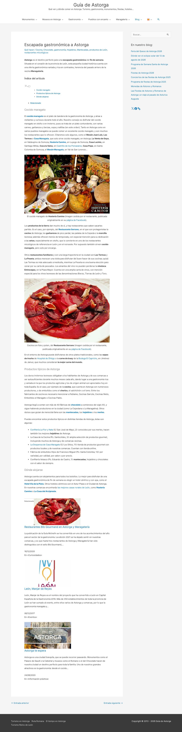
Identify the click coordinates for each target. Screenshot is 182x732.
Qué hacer (29, 50)
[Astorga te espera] (47, 635)
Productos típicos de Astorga (48, 93)
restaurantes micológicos (36, 52)
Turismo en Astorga (20, 721)
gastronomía (60, 50)
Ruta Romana (38, 721)
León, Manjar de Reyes (38, 588)
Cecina (39, 50)
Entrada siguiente (113, 703)
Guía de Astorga (91, 5)
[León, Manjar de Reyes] (47, 573)
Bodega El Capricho (88, 358)
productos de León (98, 50)
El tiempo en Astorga (56, 721)
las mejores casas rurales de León (74, 487)
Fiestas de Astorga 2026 (142, 73)
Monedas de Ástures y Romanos (146, 86)
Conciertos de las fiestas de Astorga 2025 (151, 77)
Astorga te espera (35, 650)
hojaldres (87, 412)
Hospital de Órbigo (46, 358)
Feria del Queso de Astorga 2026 (146, 51)
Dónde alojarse (42, 97)
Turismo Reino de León (22, 725)
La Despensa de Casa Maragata (45, 444)
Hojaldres (71, 50)
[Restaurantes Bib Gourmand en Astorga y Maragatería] (57, 511)
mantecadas (72, 412)
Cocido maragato (43, 90)
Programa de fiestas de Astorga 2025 (148, 81)
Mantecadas (82, 50)
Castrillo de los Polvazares (69, 146)
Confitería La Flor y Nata (41, 429)
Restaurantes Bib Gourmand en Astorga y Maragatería (57, 527)
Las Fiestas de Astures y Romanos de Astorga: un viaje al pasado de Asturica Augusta (149, 95)
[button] (158, 19)
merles (100, 412)
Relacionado (35, 103)
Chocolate (48, 50)
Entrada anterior (20, 703)
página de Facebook (76, 220)
